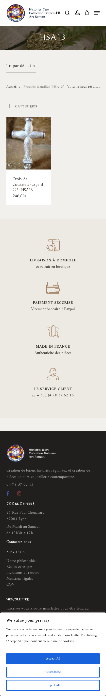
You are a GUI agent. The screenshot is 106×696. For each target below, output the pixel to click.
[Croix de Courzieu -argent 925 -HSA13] (28, 143)
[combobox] (21, 66)
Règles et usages (19, 567)
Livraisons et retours (22, 573)
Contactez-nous (18, 542)
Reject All (53, 685)
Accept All (53, 659)
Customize (53, 672)
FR (58, 13)
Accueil (11, 87)
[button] (97, 12)
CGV (10, 584)
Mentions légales (19, 579)
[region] (53, 654)
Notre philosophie (20, 561)
